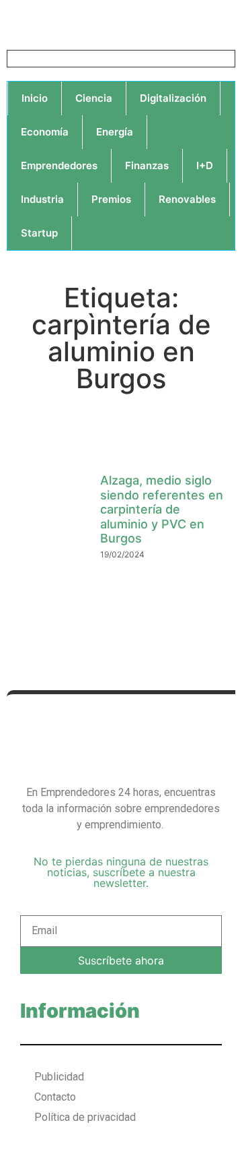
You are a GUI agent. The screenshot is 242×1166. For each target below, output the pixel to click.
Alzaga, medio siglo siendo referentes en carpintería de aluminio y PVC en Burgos (161, 509)
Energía (114, 131)
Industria (42, 199)
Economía (45, 131)
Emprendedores (59, 165)
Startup (39, 232)
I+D (204, 165)
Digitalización (173, 98)
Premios (111, 199)
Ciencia (93, 98)
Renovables (187, 199)
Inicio (35, 98)
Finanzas (147, 165)
